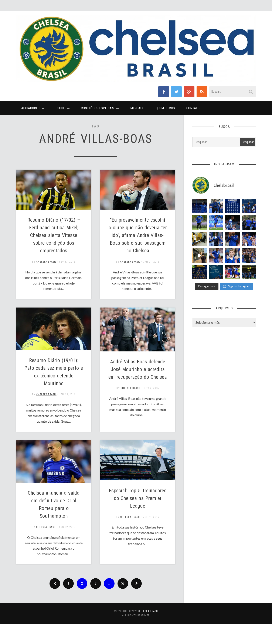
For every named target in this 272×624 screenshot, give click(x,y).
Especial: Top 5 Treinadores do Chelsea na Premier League (137, 498)
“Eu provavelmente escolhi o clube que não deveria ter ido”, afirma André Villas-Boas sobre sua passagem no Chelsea (138, 235)
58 (123, 583)
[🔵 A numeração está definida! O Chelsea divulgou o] (232, 206)
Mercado (137, 108)
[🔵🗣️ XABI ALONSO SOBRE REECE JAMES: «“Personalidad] (249, 239)
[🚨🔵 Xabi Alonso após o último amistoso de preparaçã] (232, 272)
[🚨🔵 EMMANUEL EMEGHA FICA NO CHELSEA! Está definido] (199, 222)
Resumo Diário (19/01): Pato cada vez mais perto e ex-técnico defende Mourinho (53, 371)
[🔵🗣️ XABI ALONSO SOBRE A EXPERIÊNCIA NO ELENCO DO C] (249, 222)
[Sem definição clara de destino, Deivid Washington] (216, 206)
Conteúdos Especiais (97, 108)
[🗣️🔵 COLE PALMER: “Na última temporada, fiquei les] (232, 255)
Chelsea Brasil (46, 261)
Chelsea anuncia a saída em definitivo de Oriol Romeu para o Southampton (53, 504)
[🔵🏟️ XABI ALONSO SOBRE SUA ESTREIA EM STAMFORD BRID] (249, 255)
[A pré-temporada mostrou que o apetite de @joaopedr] (216, 272)
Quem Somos (165, 108)
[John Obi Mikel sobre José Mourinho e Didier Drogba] (199, 239)
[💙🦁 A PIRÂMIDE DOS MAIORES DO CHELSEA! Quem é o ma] (199, 272)
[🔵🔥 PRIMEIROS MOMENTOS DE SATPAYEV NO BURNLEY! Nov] (199, 255)
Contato (193, 108)
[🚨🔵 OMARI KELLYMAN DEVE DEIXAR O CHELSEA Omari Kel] (216, 222)
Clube (60, 108)
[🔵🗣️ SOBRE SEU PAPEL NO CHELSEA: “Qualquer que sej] (249, 206)
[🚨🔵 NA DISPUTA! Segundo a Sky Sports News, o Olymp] (232, 239)
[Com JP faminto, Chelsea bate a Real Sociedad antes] (249, 272)
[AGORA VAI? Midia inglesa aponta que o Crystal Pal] (199, 206)
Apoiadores (30, 108)
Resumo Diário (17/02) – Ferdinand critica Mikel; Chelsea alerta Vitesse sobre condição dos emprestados (53, 235)
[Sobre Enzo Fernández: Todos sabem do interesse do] (232, 222)
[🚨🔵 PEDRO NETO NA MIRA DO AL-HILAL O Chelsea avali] (216, 255)
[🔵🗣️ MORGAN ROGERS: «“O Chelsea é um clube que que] (216, 239)
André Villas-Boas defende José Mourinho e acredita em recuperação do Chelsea (137, 369)
